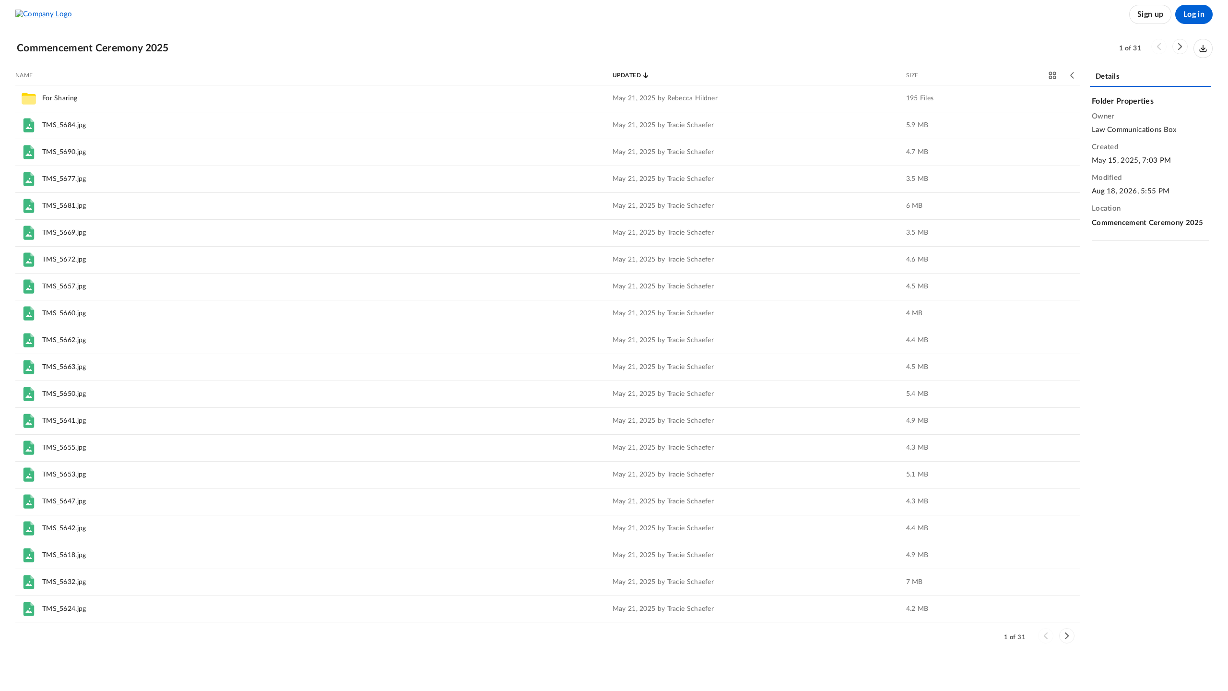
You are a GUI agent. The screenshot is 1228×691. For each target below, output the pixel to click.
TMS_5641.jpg (64, 420)
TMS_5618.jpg (64, 555)
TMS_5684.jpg (64, 125)
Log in (1193, 14)
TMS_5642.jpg (64, 528)
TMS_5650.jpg (64, 394)
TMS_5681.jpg (64, 206)
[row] (547, 98)
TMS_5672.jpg (64, 259)
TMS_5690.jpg (64, 152)
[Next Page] (1180, 46)
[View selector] (1052, 75)
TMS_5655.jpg (64, 447)
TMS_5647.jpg (64, 501)
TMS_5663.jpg (64, 367)
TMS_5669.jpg (64, 232)
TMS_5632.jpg (64, 582)
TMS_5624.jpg (64, 609)
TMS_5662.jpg (64, 340)
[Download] (1203, 48)
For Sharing (59, 98)
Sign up (1150, 14)
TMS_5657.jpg (64, 286)
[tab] (1150, 77)
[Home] (43, 14)
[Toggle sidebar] (1072, 75)
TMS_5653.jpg (64, 474)
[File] (28, 125)
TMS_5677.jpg (64, 179)
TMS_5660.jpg (64, 313)
